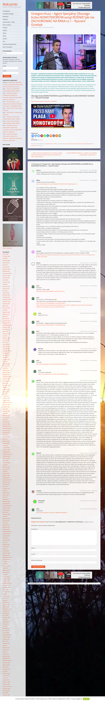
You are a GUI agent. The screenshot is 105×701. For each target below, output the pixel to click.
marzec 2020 (6, 417)
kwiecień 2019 (6, 441)
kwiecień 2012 (6, 622)
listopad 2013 (6, 581)
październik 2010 (7, 660)
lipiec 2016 (5, 512)
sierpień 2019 (6, 432)
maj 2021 (5, 387)
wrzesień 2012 (6, 611)
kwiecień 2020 (6, 415)
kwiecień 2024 (6, 312)
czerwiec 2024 (6, 308)
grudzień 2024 (6, 295)
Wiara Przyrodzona (7, 47)
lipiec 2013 (5, 589)
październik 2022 (7, 351)
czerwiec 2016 (6, 514)
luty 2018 (5, 471)
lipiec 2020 (5, 409)
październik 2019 (7, 428)
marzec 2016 (6, 521)
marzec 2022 (6, 366)
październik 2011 (7, 634)
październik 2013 (7, 583)
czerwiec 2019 (6, 437)
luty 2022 (5, 368)
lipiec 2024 (5, 305)
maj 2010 (5, 671)
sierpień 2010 (6, 665)
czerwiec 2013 (6, 591)
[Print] (56, 135)
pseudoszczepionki (69, 143)
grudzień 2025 (6, 269)
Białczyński (10, 4)
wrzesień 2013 (6, 585)
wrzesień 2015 (6, 533)
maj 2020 (5, 413)
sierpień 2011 (6, 639)
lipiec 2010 (5, 667)
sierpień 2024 (6, 303)
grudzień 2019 (6, 424)
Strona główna (6, 11)
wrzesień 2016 (6, 508)
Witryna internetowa (36, 560)
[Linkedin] (47, 135)
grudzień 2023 (6, 321)
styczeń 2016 (6, 525)
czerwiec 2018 (6, 462)
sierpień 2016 (6, 510)
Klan (4, 41)
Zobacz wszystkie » (7, 248)
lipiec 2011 (5, 641)
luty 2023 (5, 342)
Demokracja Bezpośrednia (9, 44)
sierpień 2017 (6, 484)
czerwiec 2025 (6, 282)
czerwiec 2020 (6, 411)
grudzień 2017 (6, 475)
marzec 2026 (6, 262)
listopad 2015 (6, 529)
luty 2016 (5, 523)
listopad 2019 (6, 426)
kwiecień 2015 (6, 544)
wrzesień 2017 (6, 482)
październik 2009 (7, 686)
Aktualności (6, 16)
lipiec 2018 (5, 460)
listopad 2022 (6, 348)
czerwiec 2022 (6, 359)
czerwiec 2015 (6, 540)
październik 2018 (7, 454)
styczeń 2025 (6, 293)
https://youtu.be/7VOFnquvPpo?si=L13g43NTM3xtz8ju (50, 325)
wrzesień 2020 (6, 404)
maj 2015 (5, 542)
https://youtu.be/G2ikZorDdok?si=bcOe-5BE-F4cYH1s (50, 291)
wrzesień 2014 (6, 559)
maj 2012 (5, 619)
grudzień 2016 (6, 501)
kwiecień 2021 (6, 389)
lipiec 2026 (5, 254)
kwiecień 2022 (6, 364)
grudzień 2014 (6, 553)
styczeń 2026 (6, 267)
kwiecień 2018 (6, 467)
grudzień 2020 (6, 398)
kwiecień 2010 (6, 673)
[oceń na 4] (35, 139)
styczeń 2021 (6, 396)
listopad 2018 (6, 452)
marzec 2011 (6, 650)
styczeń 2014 (6, 576)
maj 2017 (5, 490)
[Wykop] (35, 135)
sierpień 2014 (6, 561)
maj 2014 (5, 568)
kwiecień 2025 (6, 286)
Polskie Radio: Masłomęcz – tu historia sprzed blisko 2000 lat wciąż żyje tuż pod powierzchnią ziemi (13, 84)
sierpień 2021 (6, 381)
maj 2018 (5, 465)
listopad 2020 (6, 400)
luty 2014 (5, 574)
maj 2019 (5, 439)
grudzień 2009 (6, 682)
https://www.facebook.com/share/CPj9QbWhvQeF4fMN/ (51, 364)
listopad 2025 (6, 271)
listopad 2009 (6, 684)
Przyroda (5, 27)
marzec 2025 (6, 288)
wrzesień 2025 (6, 275)
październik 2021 (7, 376)
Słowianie (5, 19)
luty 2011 (5, 652)
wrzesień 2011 (6, 637)
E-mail (33, 554)
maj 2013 (5, 594)
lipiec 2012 (5, 615)
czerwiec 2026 (6, 256)
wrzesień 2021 (6, 379)
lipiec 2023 (5, 331)
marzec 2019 (6, 443)
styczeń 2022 (6, 370)
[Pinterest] (41, 135)
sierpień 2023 (6, 329)
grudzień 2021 (6, 372)
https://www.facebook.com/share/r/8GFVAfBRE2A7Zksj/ (53, 374)
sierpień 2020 (6, 407)
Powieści (5, 30)
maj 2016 (5, 516)
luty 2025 (5, 290)
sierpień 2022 (6, 355)
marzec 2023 (6, 340)
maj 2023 (5, 336)
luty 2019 (5, 445)
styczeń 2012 (6, 628)
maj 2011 (5, 645)
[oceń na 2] (33, 139)
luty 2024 (5, 316)
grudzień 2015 (6, 527)
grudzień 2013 (6, 579)
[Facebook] (32, 135)
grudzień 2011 (6, 630)
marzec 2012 (6, 624)
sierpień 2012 (6, 613)
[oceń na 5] (36, 139)
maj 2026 (5, 258)
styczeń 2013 (6, 602)
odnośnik (33, 145)
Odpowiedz (94, 170)
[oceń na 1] (31, 139)
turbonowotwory (78, 143)
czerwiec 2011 (6, 643)
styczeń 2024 (6, 318)
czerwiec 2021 (6, 385)
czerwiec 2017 (6, 488)
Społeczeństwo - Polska (51, 143)
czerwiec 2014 (6, 566)
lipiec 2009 (5, 693)
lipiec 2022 (5, 357)
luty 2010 (5, 677)
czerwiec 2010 (6, 669)
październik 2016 (7, 505)
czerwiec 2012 (6, 617)
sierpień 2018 (6, 458)
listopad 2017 (6, 477)
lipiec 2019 (5, 434)
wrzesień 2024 (6, 301)
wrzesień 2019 (6, 430)
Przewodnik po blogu (8, 14)
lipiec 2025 (5, 280)
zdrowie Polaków (86, 143)
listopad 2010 (6, 658)
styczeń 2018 (6, 473)
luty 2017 (5, 497)
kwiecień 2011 (6, 647)
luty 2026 (5, 265)
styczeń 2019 (6, 447)
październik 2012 (7, 609)
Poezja (4, 36)
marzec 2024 (6, 314)
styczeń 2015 (6, 551)
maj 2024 (5, 310)
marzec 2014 (6, 572)
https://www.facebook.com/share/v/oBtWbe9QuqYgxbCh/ (51, 512)
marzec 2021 (6, 391)
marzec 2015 (6, 546)
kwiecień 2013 (6, 596)
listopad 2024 (6, 297)
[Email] (59, 135)
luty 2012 (5, 626)
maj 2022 (5, 361)
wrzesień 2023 (6, 327)
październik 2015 (7, 531)
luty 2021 (5, 394)
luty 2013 (5, 600)
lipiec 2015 (5, 538)
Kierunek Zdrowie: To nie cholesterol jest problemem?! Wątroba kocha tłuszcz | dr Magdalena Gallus (12, 104)
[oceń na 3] (34, 139)
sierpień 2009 (6, 690)
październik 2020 (7, 402)
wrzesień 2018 (6, 456)
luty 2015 (5, 548)
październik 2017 (7, 480)
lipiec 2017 (5, 486)
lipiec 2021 (5, 383)
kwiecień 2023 (6, 338)
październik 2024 (7, 299)
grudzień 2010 (6, 656)
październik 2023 (7, 325)
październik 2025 (7, 273)
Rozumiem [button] (86, 699)
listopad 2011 (6, 632)
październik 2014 (7, 557)
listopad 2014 (6, 555)
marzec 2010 (6, 675)
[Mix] (50, 135)
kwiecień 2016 (6, 518)
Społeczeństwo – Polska (9, 22)
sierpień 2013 (6, 587)
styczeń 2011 (6, 654)
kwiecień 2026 (6, 260)
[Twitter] (38, 135)
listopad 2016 (6, 503)
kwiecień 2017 (6, 493)
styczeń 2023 (6, 344)
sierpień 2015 (6, 536)
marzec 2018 (6, 469)
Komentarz (34, 529)
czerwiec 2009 (6, 695)
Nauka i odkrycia (7, 25)
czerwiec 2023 (6, 333)
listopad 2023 (6, 323)
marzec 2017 (6, 495)
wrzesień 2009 (6, 688)
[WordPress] (53, 135)
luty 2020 (5, 419)
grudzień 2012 (6, 604)
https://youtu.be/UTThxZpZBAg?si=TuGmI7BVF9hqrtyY (50, 303)
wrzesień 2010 (6, 662)
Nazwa (33, 548)
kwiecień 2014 (6, 570)
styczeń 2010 (6, 680)
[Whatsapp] (44, 135)
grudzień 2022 (6, 346)
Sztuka (4, 33)
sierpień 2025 (6, 277)
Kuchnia (5, 38)
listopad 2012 (6, 607)
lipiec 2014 (5, 564)
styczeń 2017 (6, 499)
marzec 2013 (6, 598)
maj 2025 (5, 284)
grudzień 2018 (6, 450)
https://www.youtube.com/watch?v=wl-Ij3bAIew (44, 101)
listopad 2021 (6, 374)
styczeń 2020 (6, 422)
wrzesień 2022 (6, 353)
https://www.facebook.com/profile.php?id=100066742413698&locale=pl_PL (56, 184)
